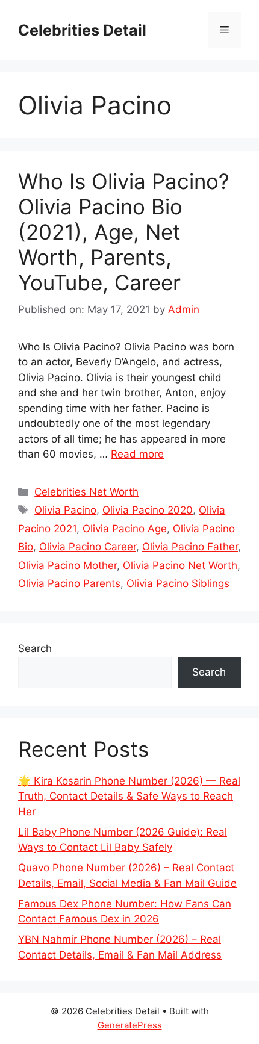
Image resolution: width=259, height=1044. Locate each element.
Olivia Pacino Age (125, 529)
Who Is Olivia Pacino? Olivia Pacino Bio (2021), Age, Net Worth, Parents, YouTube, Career (123, 232)
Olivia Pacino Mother (67, 565)
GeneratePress (130, 1025)
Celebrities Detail (82, 30)
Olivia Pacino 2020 (147, 510)
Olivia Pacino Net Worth (180, 565)
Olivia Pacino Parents (69, 583)
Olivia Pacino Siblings (177, 583)
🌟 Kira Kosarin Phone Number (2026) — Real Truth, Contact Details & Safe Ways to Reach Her (129, 796)
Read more (137, 454)
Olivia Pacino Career (87, 547)
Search (35, 648)
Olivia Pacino (65, 510)
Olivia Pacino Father (190, 547)
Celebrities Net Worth (86, 492)
